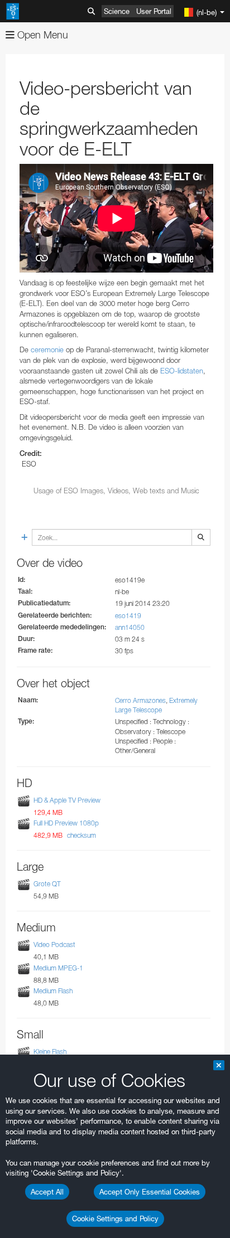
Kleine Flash (49, 1051)
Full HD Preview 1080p (66, 823)
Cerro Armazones (140, 700)
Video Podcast (54, 945)
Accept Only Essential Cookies (149, 1191)
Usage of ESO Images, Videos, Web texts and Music (116, 490)
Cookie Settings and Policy (115, 1218)
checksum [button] (80, 835)
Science (117, 11)
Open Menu (41, 35)
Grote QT (47, 884)
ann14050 (130, 627)
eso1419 (128, 615)
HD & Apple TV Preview (66, 800)
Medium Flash (53, 991)
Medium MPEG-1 (58, 968)
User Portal (153, 11)
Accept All (47, 1191)
